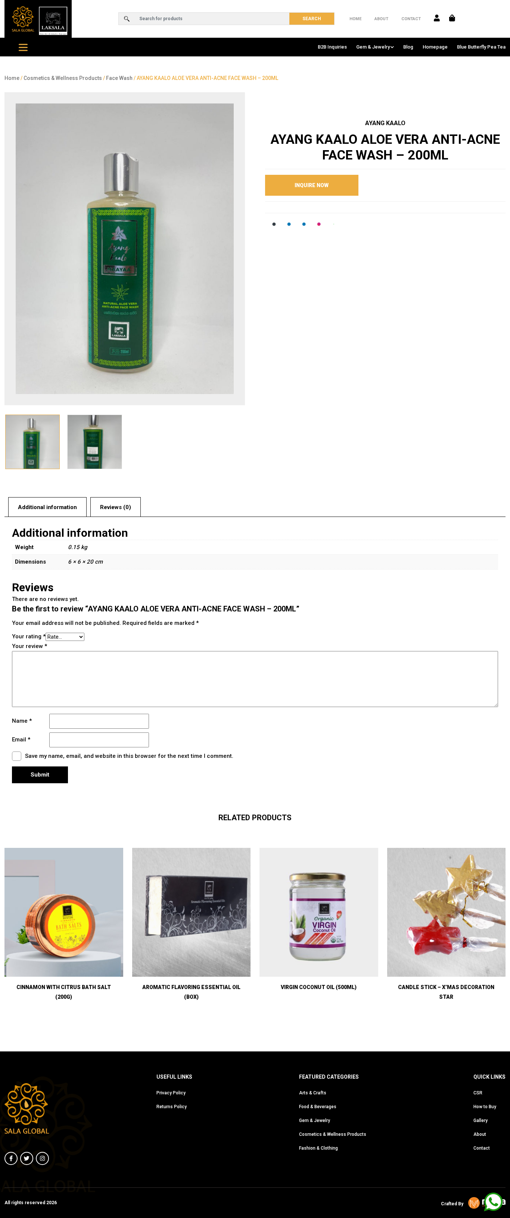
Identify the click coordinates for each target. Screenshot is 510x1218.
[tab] (47, 507)
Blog (408, 47)
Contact (411, 18)
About (381, 18)
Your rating (29, 636)
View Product (64, 957)
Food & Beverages (317, 1106)
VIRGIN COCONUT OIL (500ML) (319, 987)
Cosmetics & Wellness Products (63, 78)
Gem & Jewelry (373, 47)
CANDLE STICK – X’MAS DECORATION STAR (446, 992)
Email (21, 739)
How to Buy (484, 1106)
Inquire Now (312, 185)
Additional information (47, 507)
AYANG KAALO (385, 123)
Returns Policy (171, 1106)
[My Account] (437, 18)
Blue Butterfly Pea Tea (481, 47)
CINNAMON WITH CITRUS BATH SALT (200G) (63, 992)
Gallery (480, 1120)
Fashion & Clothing (318, 1148)
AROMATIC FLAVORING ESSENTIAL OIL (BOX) (191, 992)
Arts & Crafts (312, 1092)
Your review (29, 646)
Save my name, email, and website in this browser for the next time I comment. (129, 756)
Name (22, 721)
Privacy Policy (171, 1092)
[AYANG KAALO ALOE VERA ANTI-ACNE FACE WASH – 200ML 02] (94, 442)
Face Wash (119, 78)
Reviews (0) (115, 507)
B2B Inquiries (332, 47)
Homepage (435, 47)
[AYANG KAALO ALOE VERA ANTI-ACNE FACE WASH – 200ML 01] (124, 249)
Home (355, 18)
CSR (477, 1092)
